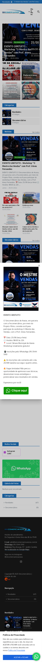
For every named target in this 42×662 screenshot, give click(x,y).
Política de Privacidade (16, 650)
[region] (21, 646)
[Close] (39, 265)
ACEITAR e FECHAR (21, 657)
